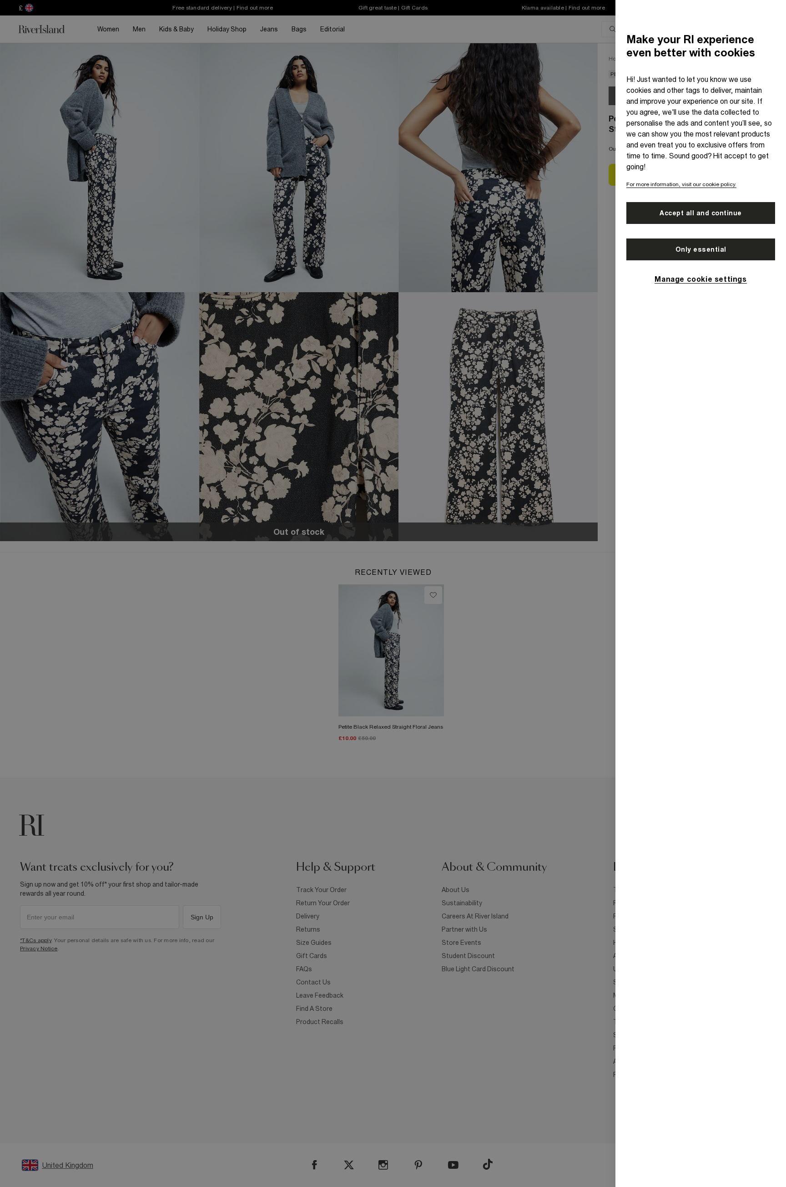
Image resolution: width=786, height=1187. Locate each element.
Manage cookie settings (700, 279)
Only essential (700, 249)
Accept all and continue (701, 213)
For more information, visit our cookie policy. (681, 184)
